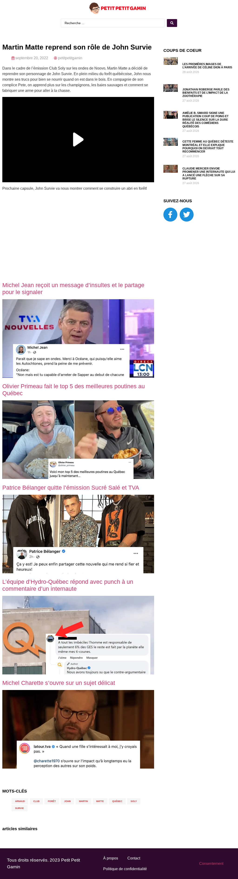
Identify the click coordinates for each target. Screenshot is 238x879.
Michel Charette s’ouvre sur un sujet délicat (58, 683)
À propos (110, 858)
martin (83, 801)
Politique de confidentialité (125, 869)
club (36, 801)
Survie (19, 808)
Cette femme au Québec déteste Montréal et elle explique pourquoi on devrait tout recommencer (207, 146)
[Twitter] (187, 215)
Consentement (211, 864)
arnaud (20, 801)
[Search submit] (172, 23)
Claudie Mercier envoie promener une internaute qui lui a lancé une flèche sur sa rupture (208, 173)
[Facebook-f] (170, 215)
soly (134, 801)
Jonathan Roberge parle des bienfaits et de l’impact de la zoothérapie (205, 93)
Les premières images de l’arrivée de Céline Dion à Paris (207, 66)
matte (100, 801)
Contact (133, 858)
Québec (117, 801)
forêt (52, 801)
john (67, 801)
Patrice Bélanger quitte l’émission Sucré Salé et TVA (70, 487)
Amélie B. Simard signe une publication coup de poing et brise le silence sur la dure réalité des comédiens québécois (205, 119)
